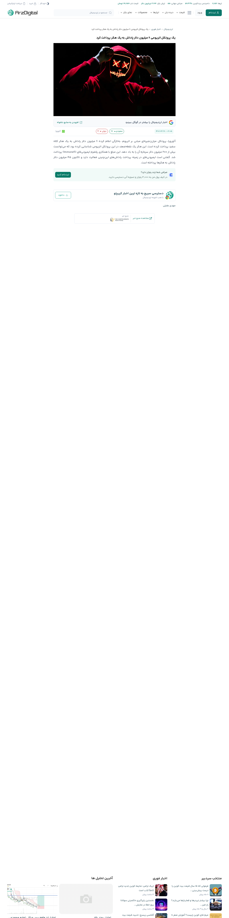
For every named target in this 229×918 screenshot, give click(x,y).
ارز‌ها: (219, 3)
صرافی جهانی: (176, 3)
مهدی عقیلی (169, 206)
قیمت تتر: (133, 3)
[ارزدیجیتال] (22, 12)
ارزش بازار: (160, 3)
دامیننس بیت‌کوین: (201, 3)
